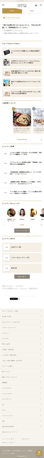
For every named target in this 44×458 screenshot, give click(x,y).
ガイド (4, 410)
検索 (41, 5)
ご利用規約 (29, 450)
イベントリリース (7, 415)
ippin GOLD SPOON (8, 426)
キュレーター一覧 (7, 439)
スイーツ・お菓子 (7, 366)
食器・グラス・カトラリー (10, 377)
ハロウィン (5, 333)
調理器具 (4, 382)
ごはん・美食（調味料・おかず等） (12, 360)
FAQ (12, 453)
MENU (3, 5)
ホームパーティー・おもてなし (11, 322)
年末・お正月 (6, 344)
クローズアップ (6, 399)
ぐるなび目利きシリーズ (18, 450)
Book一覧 (25, 439)
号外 (3, 421)
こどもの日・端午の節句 (9, 355)
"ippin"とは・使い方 (8, 442)
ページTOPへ (22, 293)
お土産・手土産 (6, 316)
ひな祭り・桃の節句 (8, 349)
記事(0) (12, 11)
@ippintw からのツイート (10, 432)
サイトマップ (5, 453)
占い (3, 404)
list (19, 298)
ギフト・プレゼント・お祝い (10, 311)
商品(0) (32, 11)
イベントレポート (7, 393)
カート (36, 5)
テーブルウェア (6, 388)
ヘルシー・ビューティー (9, 327)
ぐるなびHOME (6, 450)
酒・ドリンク (6, 371)
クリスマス (5, 338)
